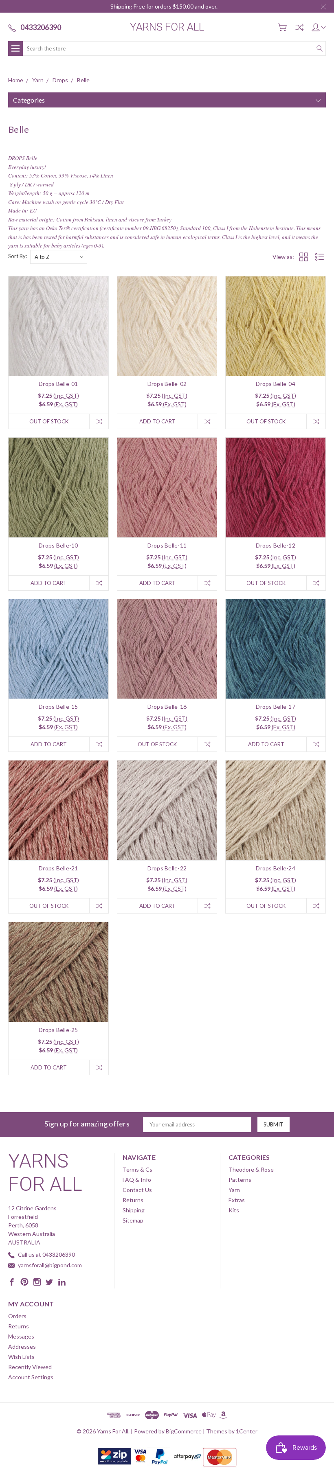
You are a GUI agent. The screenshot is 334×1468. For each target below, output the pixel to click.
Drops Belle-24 (275, 868)
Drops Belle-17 (275, 706)
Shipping (134, 1210)
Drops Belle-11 (167, 545)
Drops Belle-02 (167, 383)
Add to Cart (157, 421)
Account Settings (30, 1377)
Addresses (22, 1346)
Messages (21, 1336)
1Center (246, 1431)
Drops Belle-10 (58, 545)
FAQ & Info (137, 1179)
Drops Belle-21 (58, 868)
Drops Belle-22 (167, 868)
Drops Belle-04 (275, 383)
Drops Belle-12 (275, 545)
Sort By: (17, 256)
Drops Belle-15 (58, 706)
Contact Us (137, 1189)
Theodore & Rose (251, 1169)
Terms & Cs (137, 1169)
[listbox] (58, 257)
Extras (237, 1199)
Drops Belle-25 (58, 1029)
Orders (17, 1315)
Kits (234, 1210)
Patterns (240, 1179)
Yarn (234, 1189)
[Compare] (299, 27)
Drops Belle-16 (167, 706)
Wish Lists (21, 1356)
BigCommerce (184, 1431)
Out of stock (48, 421)
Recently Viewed (30, 1366)
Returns (133, 1199)
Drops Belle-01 (58, 383)
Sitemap (133, 1220)
